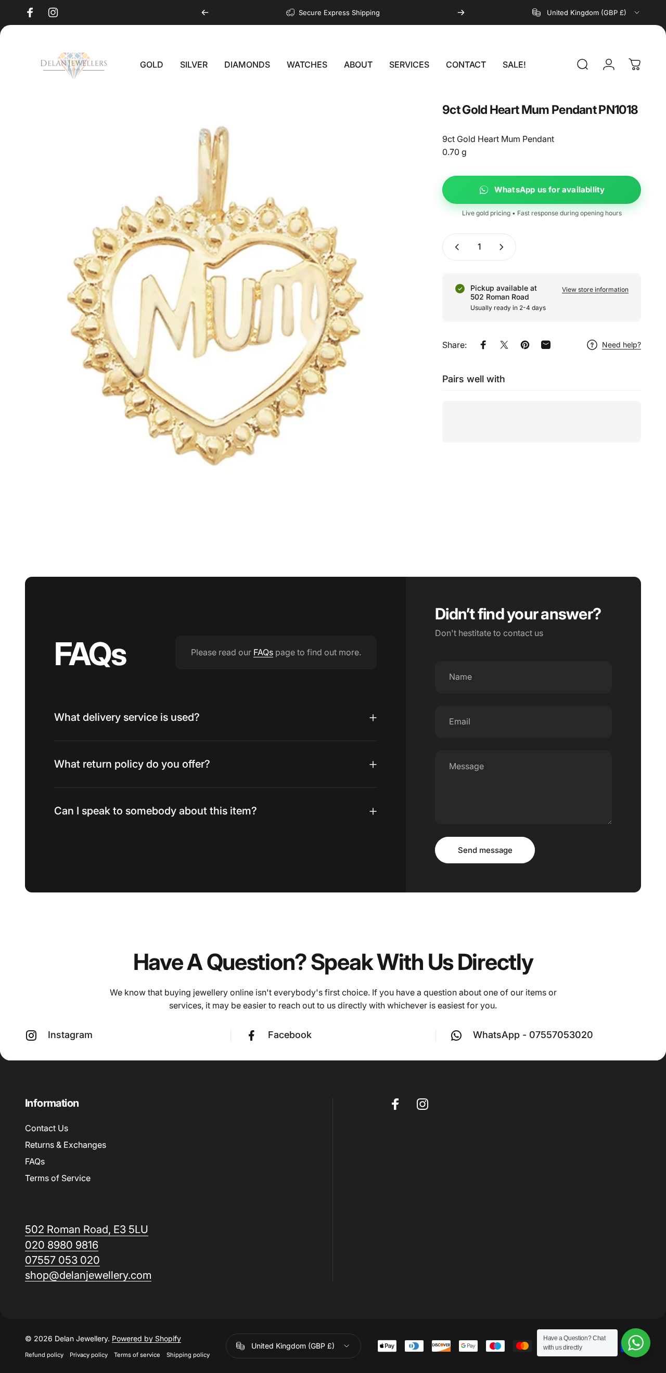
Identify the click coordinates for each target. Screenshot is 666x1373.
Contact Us (46, 1128)
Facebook (290, 1034)
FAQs (263, 652)
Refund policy (44, 1354)
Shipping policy (188, 1354)
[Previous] (205, 12)
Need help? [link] (621, 345)
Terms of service (137, 1354)
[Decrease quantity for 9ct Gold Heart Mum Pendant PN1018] (455, 247)
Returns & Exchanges (65, 1144)
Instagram (70, 1034)
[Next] (461, 12)
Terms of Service (58, 1178)
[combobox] (586, 12)
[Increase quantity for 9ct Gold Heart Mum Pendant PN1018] (504, 247)
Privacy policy (89, 1354)
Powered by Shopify (146, 1338)
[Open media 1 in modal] (218, 296)
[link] (88, 1274)
